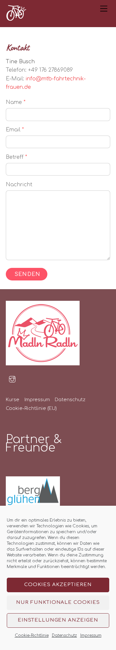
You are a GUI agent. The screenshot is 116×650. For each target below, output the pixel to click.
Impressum (91, 635)
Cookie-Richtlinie (32, 635)
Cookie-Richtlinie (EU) (31, 408)
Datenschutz (64, 635)
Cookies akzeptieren (58, 584)
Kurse (12, 399)
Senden (27, 274)
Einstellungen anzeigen (58, 620)
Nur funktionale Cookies (58, 602)
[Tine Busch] (16, 18)
